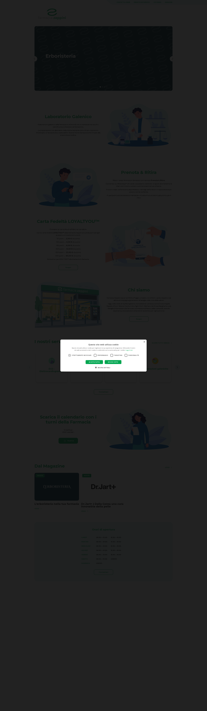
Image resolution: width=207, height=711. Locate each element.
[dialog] (103, 355)
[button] (103, 367)
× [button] (144, 342)
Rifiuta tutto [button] (113, 362)
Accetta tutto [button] (94, 362)
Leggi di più (129, 350)
